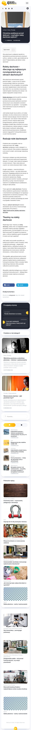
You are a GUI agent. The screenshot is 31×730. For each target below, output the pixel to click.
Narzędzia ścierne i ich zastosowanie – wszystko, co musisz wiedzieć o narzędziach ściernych (18, 469)
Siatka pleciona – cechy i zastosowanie (15, 604)
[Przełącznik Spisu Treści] (12, 50)
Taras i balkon (11, 498)
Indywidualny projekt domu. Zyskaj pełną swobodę (19, 450)
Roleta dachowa (7, 97)
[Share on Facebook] (6, 8)
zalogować (12, 295)
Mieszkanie (15, 539)
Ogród (5, 581)
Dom (5, 30)
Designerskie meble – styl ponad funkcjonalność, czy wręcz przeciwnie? (13, 660)
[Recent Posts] (9, 425)
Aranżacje (13, 448)
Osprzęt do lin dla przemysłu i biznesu (15, 521)
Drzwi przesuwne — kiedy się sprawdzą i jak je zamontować (18, 459)
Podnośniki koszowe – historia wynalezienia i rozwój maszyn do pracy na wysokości (19, 434)
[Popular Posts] (21, 425)
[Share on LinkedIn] (12, 8)
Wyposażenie (12, 393)
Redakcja (8, 40)
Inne (9, 30)
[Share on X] (3, 8)
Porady (13, 30)
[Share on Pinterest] (9, 8)
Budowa (6, 685)
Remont (12, 456)
